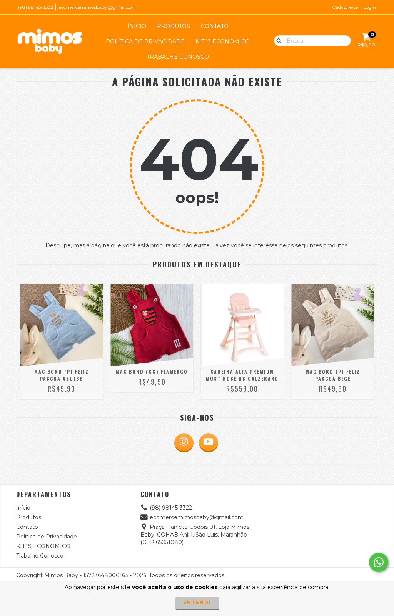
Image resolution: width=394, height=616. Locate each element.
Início (136, 26)
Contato (215, 26)
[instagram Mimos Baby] (184, 442)
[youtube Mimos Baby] (208, 442)
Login (369, 7)
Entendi (197, 602)
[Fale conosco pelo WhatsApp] (378, 562)
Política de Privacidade (145, 41)
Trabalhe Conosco (178, 56)
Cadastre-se (345, 7)
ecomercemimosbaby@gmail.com (98, 7)
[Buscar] (277, 40)
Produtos (173, 26)
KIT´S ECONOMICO (222, 41)
